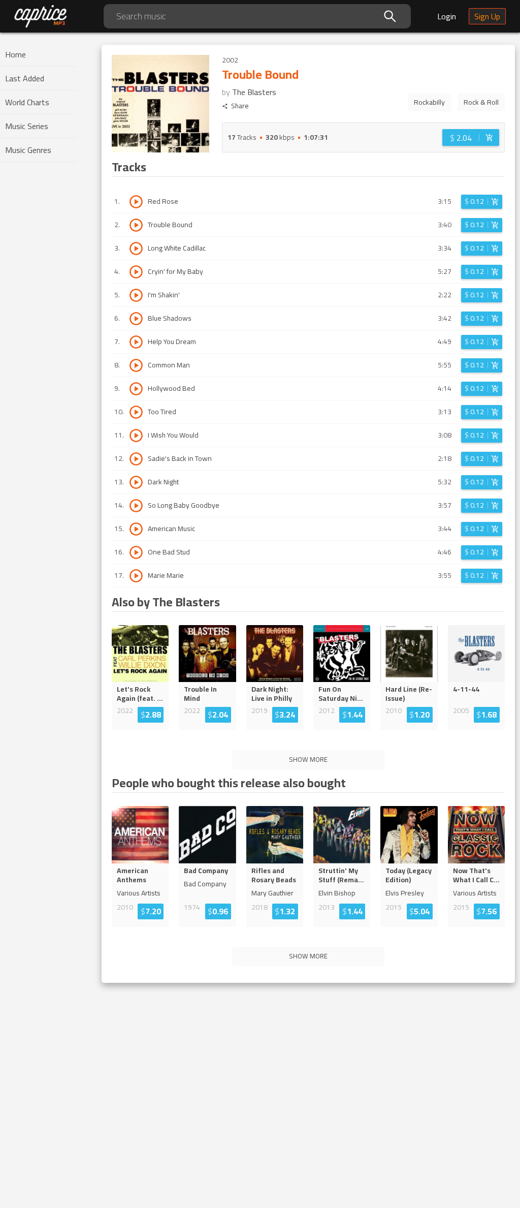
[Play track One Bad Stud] (136, 552)
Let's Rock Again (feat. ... (140, 694)
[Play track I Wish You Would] (136, 435)
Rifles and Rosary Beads (273, 875)
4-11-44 (466, 689)
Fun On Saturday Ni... (340, 694)
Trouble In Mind (200, 694)
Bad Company (206, 870)
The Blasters (254, 92)
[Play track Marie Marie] (136, 576)
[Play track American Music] (136, 529)
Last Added (24, 78)
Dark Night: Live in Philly (271, 694)
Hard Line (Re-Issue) (408, 694)
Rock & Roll (481, 102)
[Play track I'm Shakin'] (136, 295)
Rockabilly (429, 102)
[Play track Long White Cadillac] (136, 248)
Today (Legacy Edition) (408, 875)
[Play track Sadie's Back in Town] (136, 459)
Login (446, 16)
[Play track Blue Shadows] (136, 319)
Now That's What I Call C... (476, 875)
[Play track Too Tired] (136, 412)
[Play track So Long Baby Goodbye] (136, 506)
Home (15, 54)
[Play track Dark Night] (136, 482)
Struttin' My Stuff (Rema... (341, 875)
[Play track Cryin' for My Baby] (136, 272)
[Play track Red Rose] (136, 202)
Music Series (26, 126)
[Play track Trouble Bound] (136, 225)
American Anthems (132, 875)
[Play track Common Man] (136, 365)
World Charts (27, 102)
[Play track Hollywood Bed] (136, 389)
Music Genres (28, 150)
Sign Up (487, 16)
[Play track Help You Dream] (136, 342)
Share (240, 106)
